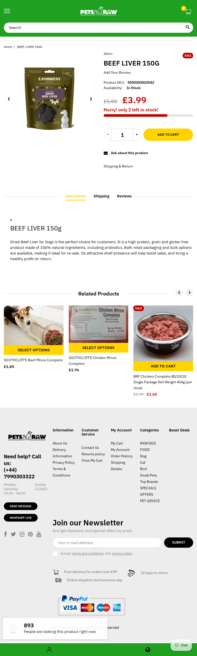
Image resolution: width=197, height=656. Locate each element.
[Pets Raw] (98, 11)
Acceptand (96, 553)
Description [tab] (76, 196)
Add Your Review (117, 72)
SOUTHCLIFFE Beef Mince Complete (33, 360)
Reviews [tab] (124, 196)
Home (8, 47)
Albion (108, 54)
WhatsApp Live (21, 518)
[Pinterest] (30, 534)
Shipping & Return (118, 166)
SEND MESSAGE (21, 506)
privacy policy (122, 554)
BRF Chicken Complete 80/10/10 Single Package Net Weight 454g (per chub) (162, 382)
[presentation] (179, 293)
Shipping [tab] (101, 196)
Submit (178, 542)
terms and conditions (88, 554)
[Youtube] (38, 534)
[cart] (188, 12)
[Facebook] (5, 534)
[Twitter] (13, 534)
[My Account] (49, 649)
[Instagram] (21, 534)
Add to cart (168, 134)
